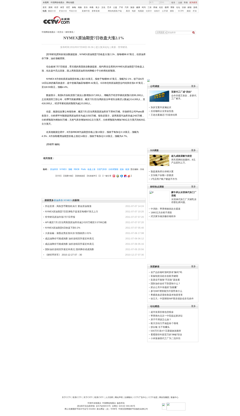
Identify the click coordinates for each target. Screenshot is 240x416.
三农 (150, 7)
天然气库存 (102, 169)
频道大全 (52, 11)
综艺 (68, 7)
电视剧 (141, 11)
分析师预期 (113, 169)
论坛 (178, 7)
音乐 (86, 7)
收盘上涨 (91, 169)
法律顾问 (128, 397)
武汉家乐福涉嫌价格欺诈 (163, 216)
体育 (62, 7)
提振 (122, 169)
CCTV (181, 11)
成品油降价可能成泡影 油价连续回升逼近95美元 (69, 238)
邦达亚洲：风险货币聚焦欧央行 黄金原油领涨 (68, 206)
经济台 (60, 32)
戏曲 (80, 7)
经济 (56, 7)
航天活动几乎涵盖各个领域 (164, 323)
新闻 (50, 7)
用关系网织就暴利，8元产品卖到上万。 (183, 161)
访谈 (184, 7)
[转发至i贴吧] (124, 176)
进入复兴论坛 (102, 47)
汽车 (127, 7)
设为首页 (193, 2)
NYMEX (63, 169)
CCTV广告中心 (140, 397)
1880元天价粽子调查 (161, 212)
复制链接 (80, 176)
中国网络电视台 (57, 2)
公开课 (165, 11)
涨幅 (70, 169)
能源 (127, 169)
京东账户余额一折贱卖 (162, 175)
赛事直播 (96, 11)
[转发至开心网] (113, 176)
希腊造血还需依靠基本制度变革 (167, 294)
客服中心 (174, 397)
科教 (92, 7)
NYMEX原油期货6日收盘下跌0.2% (62, 227)
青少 (97, 7)
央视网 (46, 2)
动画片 (157, 11)
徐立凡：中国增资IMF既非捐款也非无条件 (172, 298)
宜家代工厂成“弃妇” (181, 91)
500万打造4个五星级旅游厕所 (166, 330)
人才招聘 (109, 397)
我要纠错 (68, 176)
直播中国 (86, 11)
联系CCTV (77, 397)
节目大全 (73, 11)
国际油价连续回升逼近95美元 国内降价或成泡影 (69, 249)
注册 (180, 2)
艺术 (109, 7)
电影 (134, 11)
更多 (193, 86)
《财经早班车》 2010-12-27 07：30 (63, 254)
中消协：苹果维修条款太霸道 (165, 208)
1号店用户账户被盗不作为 (164, 179)
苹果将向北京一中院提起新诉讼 (167, 315)
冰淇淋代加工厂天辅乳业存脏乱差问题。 (183, 201)
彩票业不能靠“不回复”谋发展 (165, 279)
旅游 (132, 7)
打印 (58, 176)
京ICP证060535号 (103, 406)
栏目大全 (63, 11)
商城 (155, 7)
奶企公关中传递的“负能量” (164, 287)
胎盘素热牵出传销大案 (162, 171)
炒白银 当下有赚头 (160, 327)
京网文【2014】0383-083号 (123, 406)
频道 (189, 11)
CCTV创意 (153, 397)
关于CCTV (66, 397)
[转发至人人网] (121, 176)
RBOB (76, 169)
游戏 (195, 7)
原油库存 (54, 169)
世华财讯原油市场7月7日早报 (60, 217)
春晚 (74, 7)
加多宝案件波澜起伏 (161, 107)
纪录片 (149, 11)
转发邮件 (92, 176)
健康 (138, 7)
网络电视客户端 (115, 11)
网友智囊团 (164, 397)
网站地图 (70, 2)
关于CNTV (88, 397)
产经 (121, 7)
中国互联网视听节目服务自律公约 (133, 409)
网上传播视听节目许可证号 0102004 (80, 409)
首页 (45, 7)
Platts (83, 169)
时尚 (144, 7)
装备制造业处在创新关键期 (164, 276)
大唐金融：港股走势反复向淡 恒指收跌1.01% (68, 233)
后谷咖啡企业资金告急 (162, 111)
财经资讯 (69, 32)
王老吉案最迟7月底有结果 (164, 115)
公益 (115, 7)
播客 (172, 11)
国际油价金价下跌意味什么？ (165, 283)
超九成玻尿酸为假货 (181, 156)
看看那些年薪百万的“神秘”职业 (166, 334)
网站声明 (119, 397)
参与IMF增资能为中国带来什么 (166, 291)
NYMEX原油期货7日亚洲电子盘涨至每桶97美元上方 (71, 211)
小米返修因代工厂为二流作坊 (165, 338)
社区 (161, 7)
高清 (128, 11)
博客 (172, 7)
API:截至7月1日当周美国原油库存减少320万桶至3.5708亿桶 (75, 222)
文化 (103, 7)
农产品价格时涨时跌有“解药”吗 (166, 272)
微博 (167, 7)
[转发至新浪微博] (128, 176)
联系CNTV (99, 397)
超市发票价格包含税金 (162, 312)
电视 (45, 11)
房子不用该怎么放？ (161, 319)
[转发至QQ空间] (117, 176)
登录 (173, 2)
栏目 (195, 11)
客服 (186, 2)
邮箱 (190, 7)
